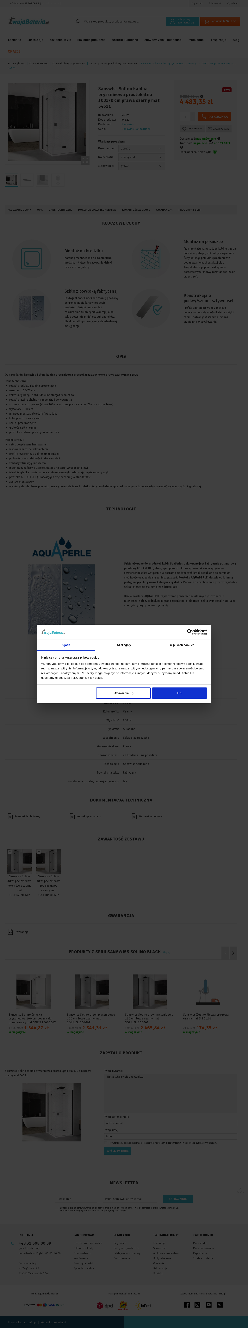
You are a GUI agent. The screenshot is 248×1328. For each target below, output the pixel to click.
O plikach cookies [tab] (182, 645)
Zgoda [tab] (66, 645)
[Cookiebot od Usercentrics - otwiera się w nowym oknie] (190, 632)
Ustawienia (121, 693)
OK (179, 693)
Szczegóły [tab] (124, 645)
